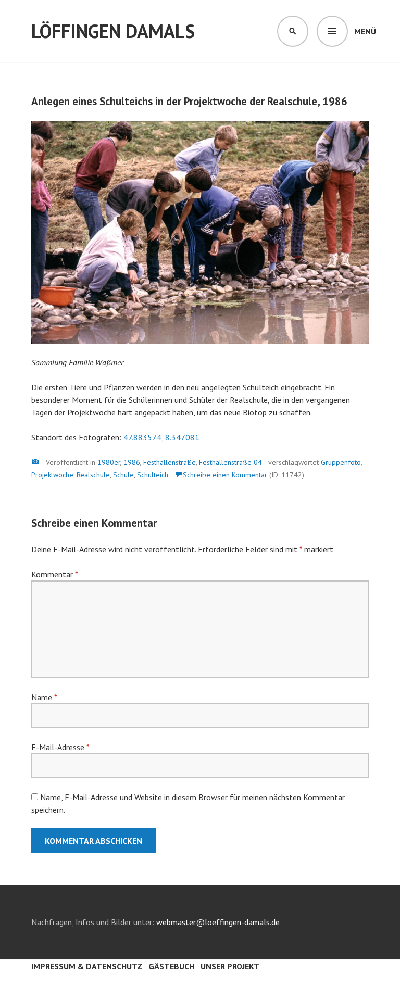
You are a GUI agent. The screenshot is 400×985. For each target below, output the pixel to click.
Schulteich (152, 474)
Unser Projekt (230, 966)
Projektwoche (52, 474)
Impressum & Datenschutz (86, 966)
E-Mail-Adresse (60, 747)
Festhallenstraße (169, 462)
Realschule (93, 474)
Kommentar (54, 574)
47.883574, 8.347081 (161, 437)
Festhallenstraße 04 (230, 462)
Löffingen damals (113, 31)
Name (44, 697)
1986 (131, 462)
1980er (108, 462)
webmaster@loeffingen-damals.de (218, 922)
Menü (365, 31)
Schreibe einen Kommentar (225, 474)
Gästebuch (171, 966)
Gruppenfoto (341, 462)
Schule (123, 474)
